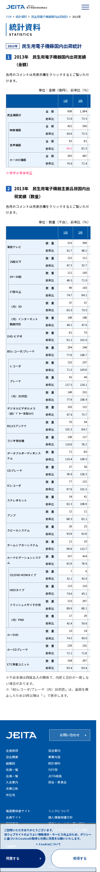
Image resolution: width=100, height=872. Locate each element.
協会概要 (12, 757)
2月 (80, 101)
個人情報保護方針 (60, 817)
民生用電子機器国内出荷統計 (49, 17)
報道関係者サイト (18, 811)
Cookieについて (50, 844)
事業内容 (54, 757)
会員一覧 (12, 776)
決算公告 (12, 788)
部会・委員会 (57, 782)
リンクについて (59, 811)
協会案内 (54, 750)
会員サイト (13, 817)
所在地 (10, 795)
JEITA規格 (55, 776)
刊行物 (52, 769)
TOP (9, 17)
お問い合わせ (70, 734)
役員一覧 (12, 769)
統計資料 (21, 17)
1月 (65, 101)
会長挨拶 (12, 750)
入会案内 (12, 782)
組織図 (10, 763)
